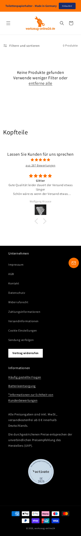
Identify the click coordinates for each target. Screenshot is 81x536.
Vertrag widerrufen (25, 353)
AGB (11, 274)
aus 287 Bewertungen (40, 165)
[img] (40, 160)
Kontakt (13, 283)
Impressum (15, 264)
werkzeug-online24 (44, 528)
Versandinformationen (23, 321)
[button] (8, 23)
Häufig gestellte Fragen (24, 377)
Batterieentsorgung (22, 386)
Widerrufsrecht (18, 302)
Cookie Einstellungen (22, 330)
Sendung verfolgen (21, 340)
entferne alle (40, 83)
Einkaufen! (67, 6)
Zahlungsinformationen (24, 312)
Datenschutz (16, 293)
